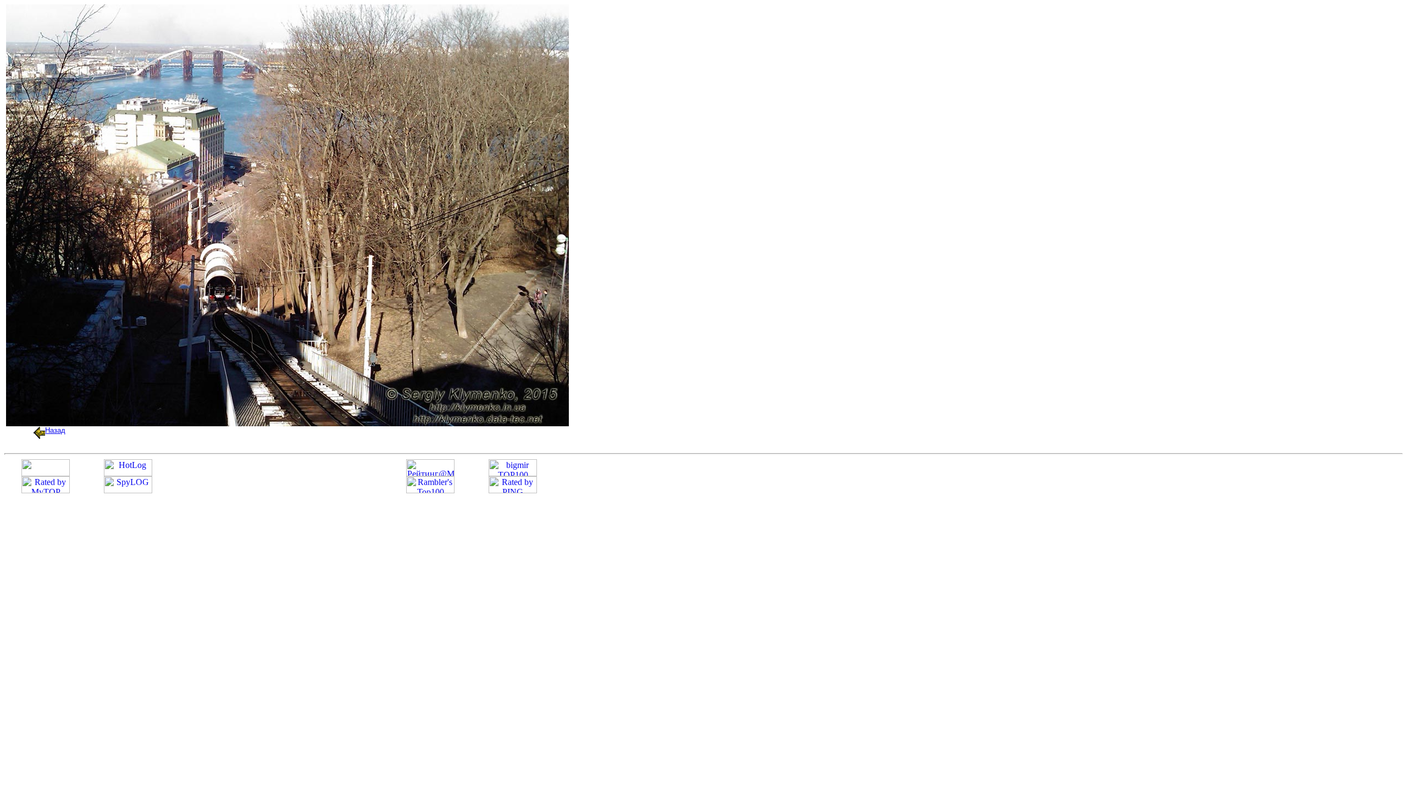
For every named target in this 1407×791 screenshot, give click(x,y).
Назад (55, 430)
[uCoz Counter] (45, 473)
